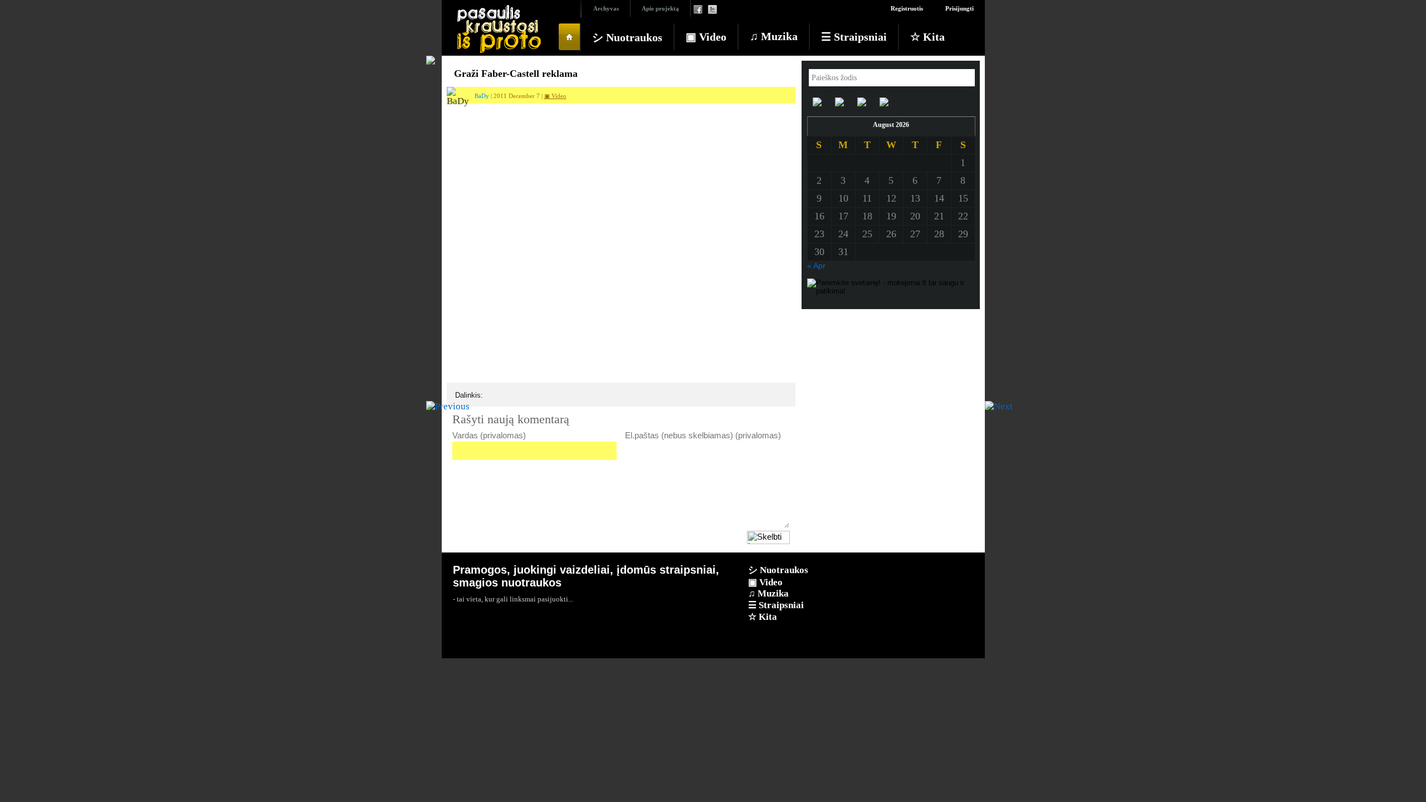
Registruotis (907, 8)
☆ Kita (927, 37)
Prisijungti (959, 8)
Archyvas (606, 8)
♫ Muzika (774, 36)
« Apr (816, 265)
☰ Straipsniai (854, 37)
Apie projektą (660, 8)
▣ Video (706, 37)
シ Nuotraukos (627, 37)
